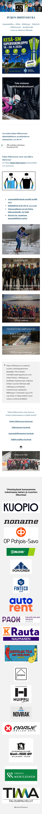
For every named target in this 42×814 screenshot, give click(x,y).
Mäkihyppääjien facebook (21, 439)
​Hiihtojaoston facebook (21, 427)
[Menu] (38, 2)
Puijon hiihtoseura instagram (21, 421)
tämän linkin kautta (18, 163)
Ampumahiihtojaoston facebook (21, 433)
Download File (12, 147)
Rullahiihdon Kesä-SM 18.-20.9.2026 (22, 205)
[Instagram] (21, 447)
